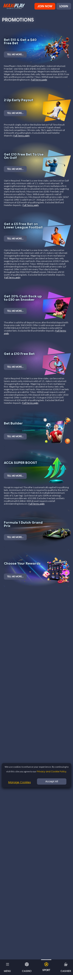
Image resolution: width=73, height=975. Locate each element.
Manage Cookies (19, 782)
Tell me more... (15, 54)
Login (63, 6)
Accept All (51, 781)
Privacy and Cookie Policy (51, 771)
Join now (44, 6)
